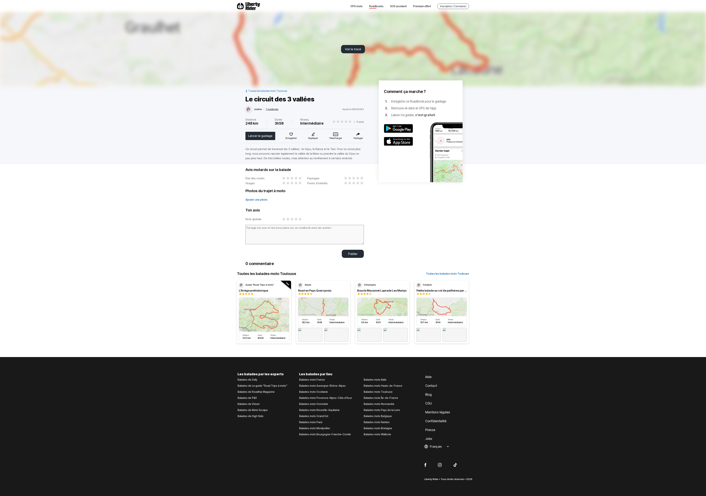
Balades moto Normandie (379, 404)
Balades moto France (312, 379)
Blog (428, 394)
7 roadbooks (272, 109)
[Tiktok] (455, 465)
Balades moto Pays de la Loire (382, 410)
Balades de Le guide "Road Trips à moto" (262, 385)
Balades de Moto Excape (253, 410)
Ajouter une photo (256, 199)
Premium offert (422, 6)
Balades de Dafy (247, 379)
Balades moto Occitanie (313, 392)
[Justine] (248, 109)
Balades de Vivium (249, 404)
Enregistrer (291, 138)
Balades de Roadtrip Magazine (256, 392)
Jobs (428, 439)
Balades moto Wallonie (377, 434)
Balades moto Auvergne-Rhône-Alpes (322, 385)
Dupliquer (313, 138)
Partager (358, 138)
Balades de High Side (250, 416)
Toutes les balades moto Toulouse (447, 273)
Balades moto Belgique (378, 416)
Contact (431, 386)
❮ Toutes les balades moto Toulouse (266, 90)
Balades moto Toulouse (378, 392)
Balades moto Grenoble (313, 404)
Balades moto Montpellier (314, 428)
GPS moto (356, 6)
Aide (428, 377)
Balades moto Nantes (377, 422)
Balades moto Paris (310, 422)
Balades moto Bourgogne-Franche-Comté (325, 434)
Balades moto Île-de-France (381, 398)
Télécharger (335, 138)
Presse (430, 430)
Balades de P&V (247, 398)
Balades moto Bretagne (378, 428)
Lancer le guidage (260, 136)
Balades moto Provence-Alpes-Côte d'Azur (325, 398)
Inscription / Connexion (453, 6)
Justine (258, 109)
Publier (352, 254)
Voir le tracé (353, 49)
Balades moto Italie (375, 379)
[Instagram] (440, 465)
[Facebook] (425, 465)
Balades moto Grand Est (313, 416)
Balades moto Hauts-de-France (383, 385)
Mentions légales (437, 412)
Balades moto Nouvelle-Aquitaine (319, 410)
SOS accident (398, 6)
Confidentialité (435, 421)
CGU (428, 403)
